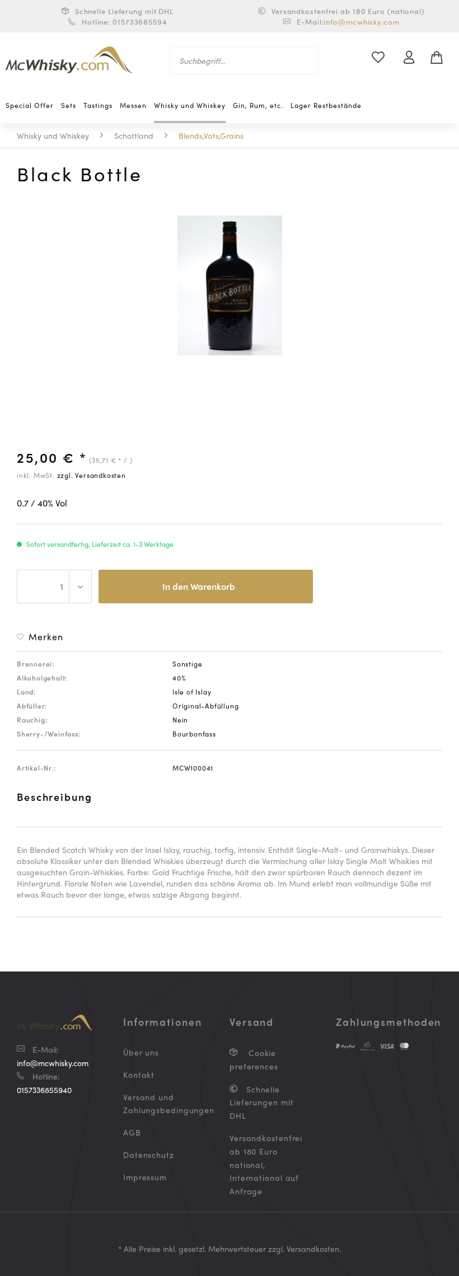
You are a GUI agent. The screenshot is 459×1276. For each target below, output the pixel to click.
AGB (132, 1132)
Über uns (141, 1052)
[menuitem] (244, 60)
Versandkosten (313, 1248)
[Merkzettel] (384, 57)
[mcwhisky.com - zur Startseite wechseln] (69, 60)
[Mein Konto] (413, 57)
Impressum (145, 1177)
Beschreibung (54, 797)
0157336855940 (44, 1089)
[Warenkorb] (441, 57)
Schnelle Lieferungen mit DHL (262, 1102)
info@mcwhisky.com (361, 21)
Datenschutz (148, 1154)
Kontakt (138, 1074)
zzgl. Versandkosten (91, 475)
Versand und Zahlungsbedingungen (162, 1103)
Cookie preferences (254, 1059)
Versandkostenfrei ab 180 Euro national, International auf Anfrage (266, 1164)
